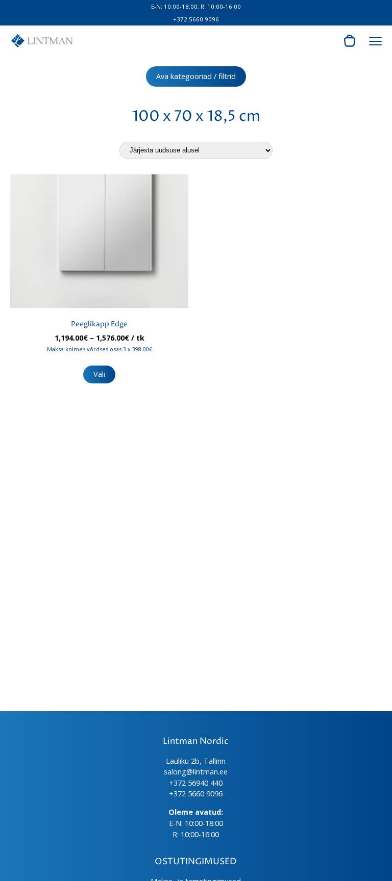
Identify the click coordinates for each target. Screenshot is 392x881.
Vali (99, 374)
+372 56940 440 (196, 783)
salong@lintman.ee (196, 771)
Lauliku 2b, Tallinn (196, 761)
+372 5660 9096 (196, 19)
